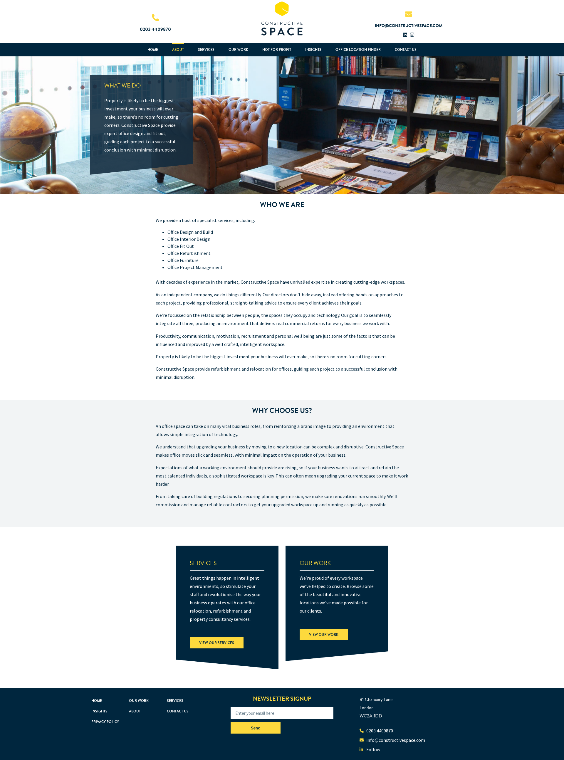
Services (206, 49)
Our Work (238, 49)
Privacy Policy (105, 721)
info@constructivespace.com (408, 26)
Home (152, 49)
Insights (313, 49)
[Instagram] (412, 34)
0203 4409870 (155, 29)
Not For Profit (276, 49)
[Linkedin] (405, 34)
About (178, 49)
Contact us (406, 49)
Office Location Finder (358, 49)
